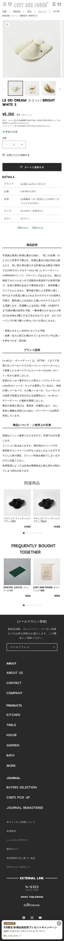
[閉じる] (59, 923)
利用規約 (11, 830)
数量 (4, 138)
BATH (10, 755)
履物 (29, 11)
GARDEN (13, 745)
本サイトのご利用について (21, 821)
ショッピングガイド (17, 839)
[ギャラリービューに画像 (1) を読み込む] (15, 88)
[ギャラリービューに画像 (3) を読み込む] (48, 88)
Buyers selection (22, 787)
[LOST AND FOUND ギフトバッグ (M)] (46, 571)
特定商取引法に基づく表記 (21, 858)
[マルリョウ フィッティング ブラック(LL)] (46, 502)
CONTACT (14, 683)
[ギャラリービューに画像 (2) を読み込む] (31, 88)
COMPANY (15, 693)
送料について (23, 227)
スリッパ (42, 11)
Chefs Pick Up (18, 797)
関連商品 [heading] (32, 482)
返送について (37, 227)
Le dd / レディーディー (33, 183)
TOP (4, 11)
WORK (11, 765)
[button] (16, 155)
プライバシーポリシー (19, 866)
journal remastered (25, 807)
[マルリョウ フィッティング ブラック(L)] (17, 502)
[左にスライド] (3, 89)
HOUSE (16, 11)
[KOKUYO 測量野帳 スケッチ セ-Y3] (17, 571)
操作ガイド (13, 848)
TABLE (11, 725)
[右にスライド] (60, 89)
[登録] (53, 647)
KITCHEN (13, 715)
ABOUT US (15, 672)
